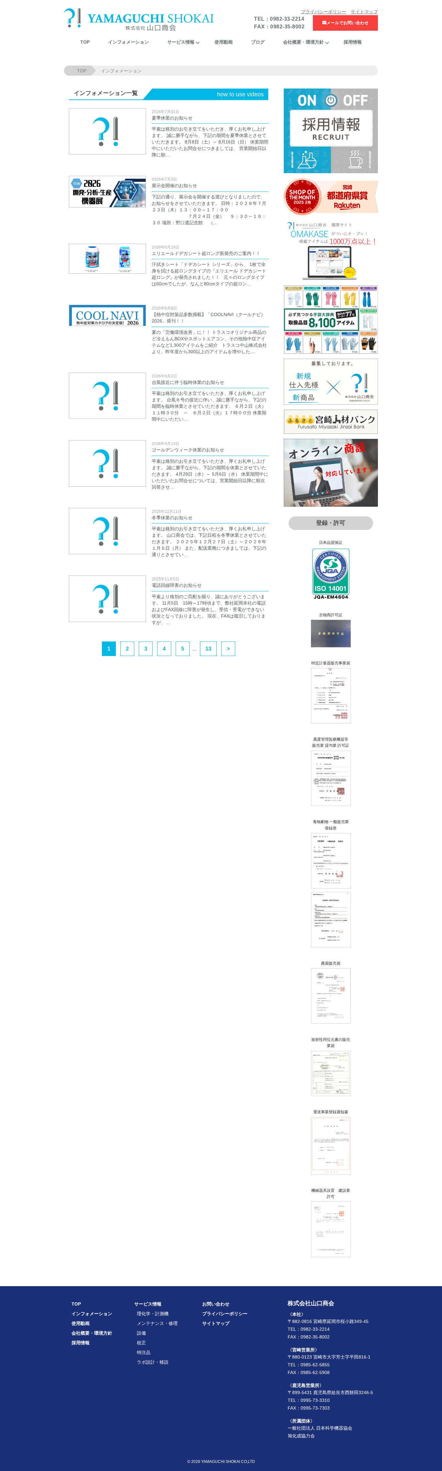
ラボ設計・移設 (153, 1362)
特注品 (143, 1352)
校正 (141, 1342)
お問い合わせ (215, 1304)
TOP (85, 42)
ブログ (258, 42)
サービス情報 (180, 42)
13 (208, 648)
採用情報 (353, 42)
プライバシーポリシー (323, 11)
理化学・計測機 (153, 1313)
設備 (141, 1333)
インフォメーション (128, 42)
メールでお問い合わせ (347, 22)
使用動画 (224, 42)
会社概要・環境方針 (303, 42)
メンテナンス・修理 (157, 1323)
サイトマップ (364, 11)
